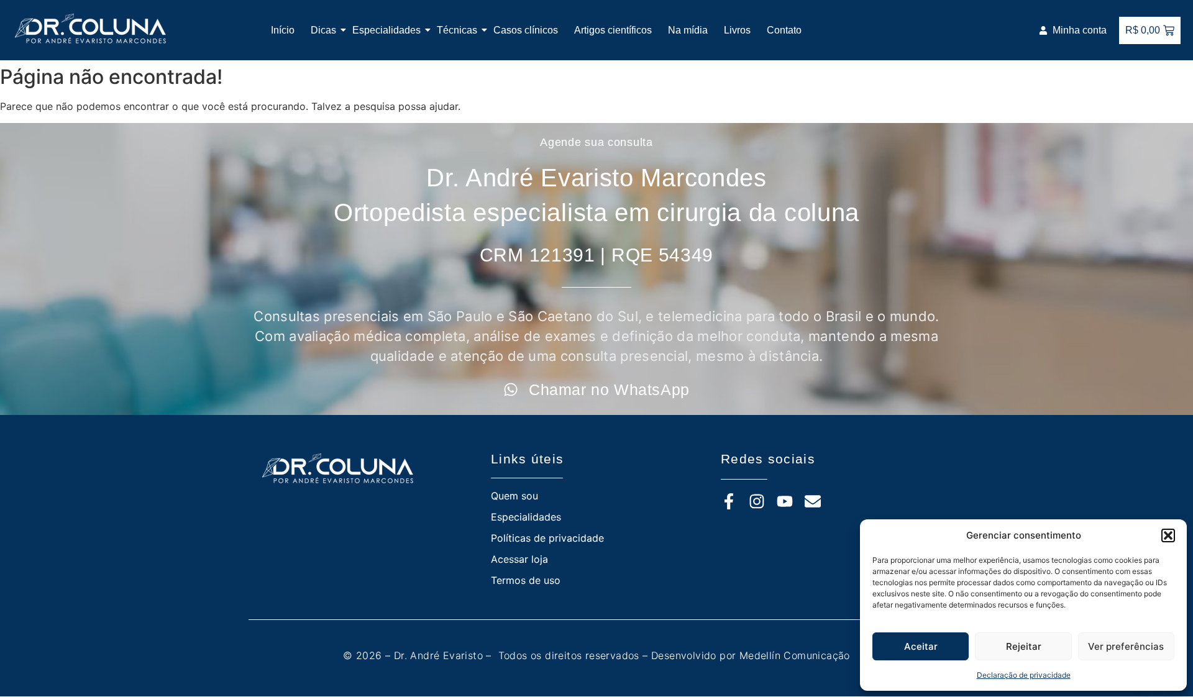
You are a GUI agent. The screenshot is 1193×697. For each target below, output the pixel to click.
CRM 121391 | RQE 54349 (596, 255)
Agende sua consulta (596, 142)
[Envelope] (813, 501)
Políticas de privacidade (547, 538)
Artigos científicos (613, 30)
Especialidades (386, 30)
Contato (784, 30)
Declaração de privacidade (1024, 675)
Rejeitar (1023, 646)
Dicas (323, 30)
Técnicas (457, 30)
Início (283, 30)
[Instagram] (757, 501)
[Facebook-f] (729, 501)
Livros (737, 30)
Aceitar (921, 646)
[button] (1168, 535)
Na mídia (688, 30)
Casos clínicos (525, 30)
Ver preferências (1126, 646)
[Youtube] (785, 501)
